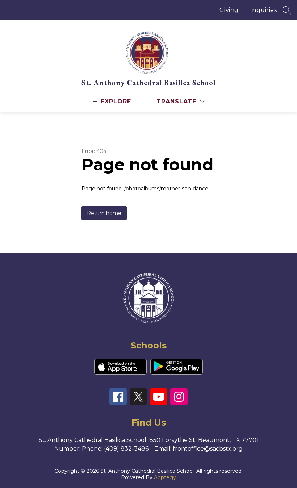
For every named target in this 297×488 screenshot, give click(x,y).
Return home (104, 213)
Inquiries (263, 10)
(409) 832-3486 (126, 448)
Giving (229, 10)
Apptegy (165, 477)
